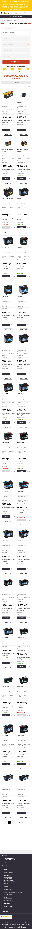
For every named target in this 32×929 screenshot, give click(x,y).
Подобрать (16, 62)
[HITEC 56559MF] (8, 485)
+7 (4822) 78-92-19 (8, 872)
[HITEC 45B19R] (8, 290)
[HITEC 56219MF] (8, 436)
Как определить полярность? (16, 66)
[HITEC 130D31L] (24, 192)
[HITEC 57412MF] (8, 534)
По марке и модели (8, 20)
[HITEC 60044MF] (24, 631)
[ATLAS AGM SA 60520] (8, 94)
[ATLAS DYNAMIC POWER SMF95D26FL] (8, 192)
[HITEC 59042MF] (8, 631)
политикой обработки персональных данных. (18, 8)
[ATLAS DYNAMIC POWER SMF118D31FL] (8, 143)
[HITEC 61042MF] (8, 680)
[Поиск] (26, 13)
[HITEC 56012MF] (24, 338)
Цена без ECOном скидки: (8, 120)
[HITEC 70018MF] (8, 778)
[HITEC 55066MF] (8, 338)
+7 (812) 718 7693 (8, 883)
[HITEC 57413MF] (24, 534)
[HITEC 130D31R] (8, 241)
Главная (2, 20)
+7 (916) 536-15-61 (8, 900)
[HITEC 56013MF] (8, 387)
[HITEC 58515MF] (24, 582)
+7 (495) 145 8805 (8, 889)
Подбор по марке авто (21, 927)
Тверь (16, 13)
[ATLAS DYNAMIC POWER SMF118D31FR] (24, 143)
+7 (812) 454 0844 (8, 878)
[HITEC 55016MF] (24, 290)
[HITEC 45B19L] (24, 241)
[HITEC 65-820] (24, 680)
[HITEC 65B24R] (24, 729)
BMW (15, 20)
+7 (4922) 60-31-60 (8, 906)
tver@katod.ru (7, 866)
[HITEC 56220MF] (24, 436)
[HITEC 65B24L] (8, 729)
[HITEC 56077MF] (24, 387)
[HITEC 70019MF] (24, 778)
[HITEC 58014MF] (8, 582)
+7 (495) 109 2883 (8, 894)
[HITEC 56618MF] (24, 485)
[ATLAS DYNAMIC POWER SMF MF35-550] (24, 94)
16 (19, 822)
